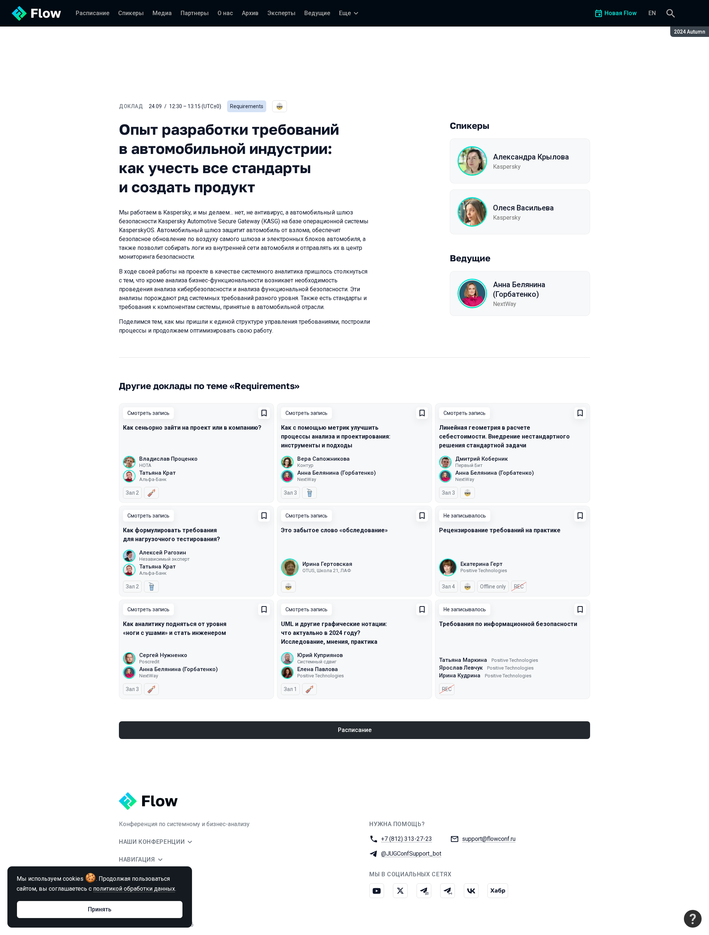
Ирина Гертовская (327, 564)
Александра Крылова (531, 156)
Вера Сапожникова (323, 459)
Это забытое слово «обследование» (334, 530)
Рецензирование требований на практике (500, 530)
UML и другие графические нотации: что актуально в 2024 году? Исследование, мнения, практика (334, 633)
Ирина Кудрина (459, 675)
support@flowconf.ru (489, 838)
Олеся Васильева (523, 207)
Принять (100, 909)
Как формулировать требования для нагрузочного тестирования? (171, 535)
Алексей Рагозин (162, 553)
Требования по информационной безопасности (508, 624)
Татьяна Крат (157, 473)
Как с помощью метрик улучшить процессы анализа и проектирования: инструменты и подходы (335, 436)
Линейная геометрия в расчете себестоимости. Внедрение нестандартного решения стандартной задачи (504, 436)
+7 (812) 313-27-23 (406, 838)
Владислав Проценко (168, 459)
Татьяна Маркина (463, 660)
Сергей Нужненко (163, 655)
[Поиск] (670, 13)
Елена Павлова (317, 669)
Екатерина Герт (481, 564)
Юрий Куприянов (320, 655)
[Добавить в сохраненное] (264, 413)
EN (652, 13)
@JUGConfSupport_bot (411, 853)
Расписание (354, 729)
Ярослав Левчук (461, 668)
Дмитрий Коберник (481, 459)
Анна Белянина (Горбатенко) (519, 289)
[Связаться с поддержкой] (693, 919)
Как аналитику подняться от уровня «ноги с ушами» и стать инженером (174, 628)
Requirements (246, 106)
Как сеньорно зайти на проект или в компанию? (192, 427)
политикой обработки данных (134, 888)
